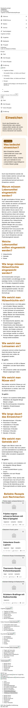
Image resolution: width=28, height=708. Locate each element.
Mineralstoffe (17, 229)
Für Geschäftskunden (9, 630)
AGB (5, 681)
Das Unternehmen (8, 638)
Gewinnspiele (7, 617)
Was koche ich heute (9, 655)
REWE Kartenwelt (8, 666)
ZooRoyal (6, 669)
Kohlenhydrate (13, 216)
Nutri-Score (6, 657)
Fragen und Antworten (9, 650)
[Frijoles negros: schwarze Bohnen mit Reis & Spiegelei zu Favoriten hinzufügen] (23, 503)
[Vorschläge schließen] (2, 97)
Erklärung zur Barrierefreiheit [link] (10, 693)
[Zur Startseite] (6, 3)
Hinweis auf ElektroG (9, 689)
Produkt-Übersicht (8, 629)
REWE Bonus (7, 614)
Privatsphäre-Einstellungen (10, 687)
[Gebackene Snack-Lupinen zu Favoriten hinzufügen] (23, 532)
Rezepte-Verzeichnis (9, 653)
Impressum (6, 684)
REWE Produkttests (9, 618)
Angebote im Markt (8, 611)
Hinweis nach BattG (9, 688)
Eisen (10, 231)
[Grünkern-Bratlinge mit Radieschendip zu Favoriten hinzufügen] (23, 584)
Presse (5, 642)
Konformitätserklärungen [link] (9, 691)
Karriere (6, 639)
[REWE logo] (3, 67)
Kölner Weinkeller (8, 670)
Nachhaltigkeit (7, 636)
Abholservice (7, 627)
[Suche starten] (16, 94)
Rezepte (15, 83)
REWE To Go (7, 665)
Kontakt (6, 643)
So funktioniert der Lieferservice (12, 626)
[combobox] (8, 95)
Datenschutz (7, 682)
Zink (3, 231)
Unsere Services (8, 615)
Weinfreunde (7, 667)
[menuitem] (14, 16)
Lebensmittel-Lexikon (9, 651)
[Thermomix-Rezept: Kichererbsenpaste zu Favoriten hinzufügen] (23, 558)
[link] (15, 72)
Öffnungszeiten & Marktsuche (11, 654)
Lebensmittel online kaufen (10, 624)
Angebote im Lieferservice (10, 612)
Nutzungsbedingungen (9, 685)
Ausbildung (6, 641)
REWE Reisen (7, 663)
